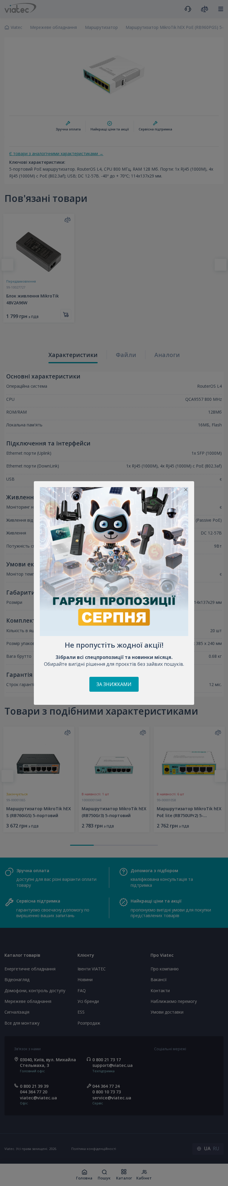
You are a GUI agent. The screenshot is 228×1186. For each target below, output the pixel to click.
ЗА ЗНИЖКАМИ (114, 684)
